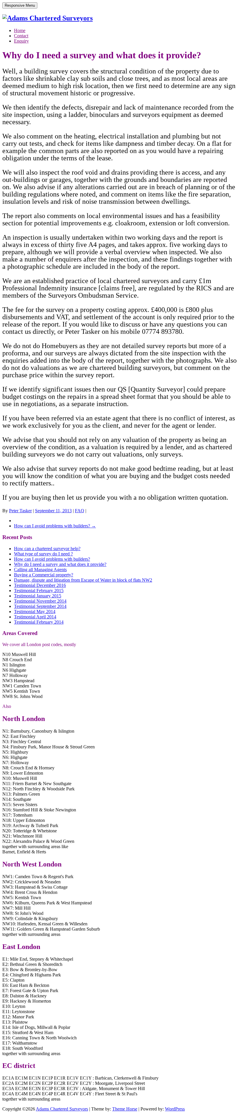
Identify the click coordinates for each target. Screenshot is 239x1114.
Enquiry (21, 40)
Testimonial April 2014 (35, 616)
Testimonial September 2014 (40, 606)
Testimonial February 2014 (39, 622)
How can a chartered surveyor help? (47, 548)
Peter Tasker (20, 510)
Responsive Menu (20, 5)
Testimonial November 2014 (40, 601)
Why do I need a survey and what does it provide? (60, 564)
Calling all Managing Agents (40, 569)
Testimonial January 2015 (37, 595)
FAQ (79, 510)
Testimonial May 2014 (34, 611)
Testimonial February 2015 (39, 590)
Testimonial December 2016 (40, 585)
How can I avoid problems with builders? (55, 525)
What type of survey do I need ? (43, 553)
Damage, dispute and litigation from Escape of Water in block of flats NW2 (83, 580)
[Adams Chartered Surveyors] (47, 18)
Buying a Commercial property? (43, 574)
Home (19, 30)
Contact (21, 35)
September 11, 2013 (53, 510)
